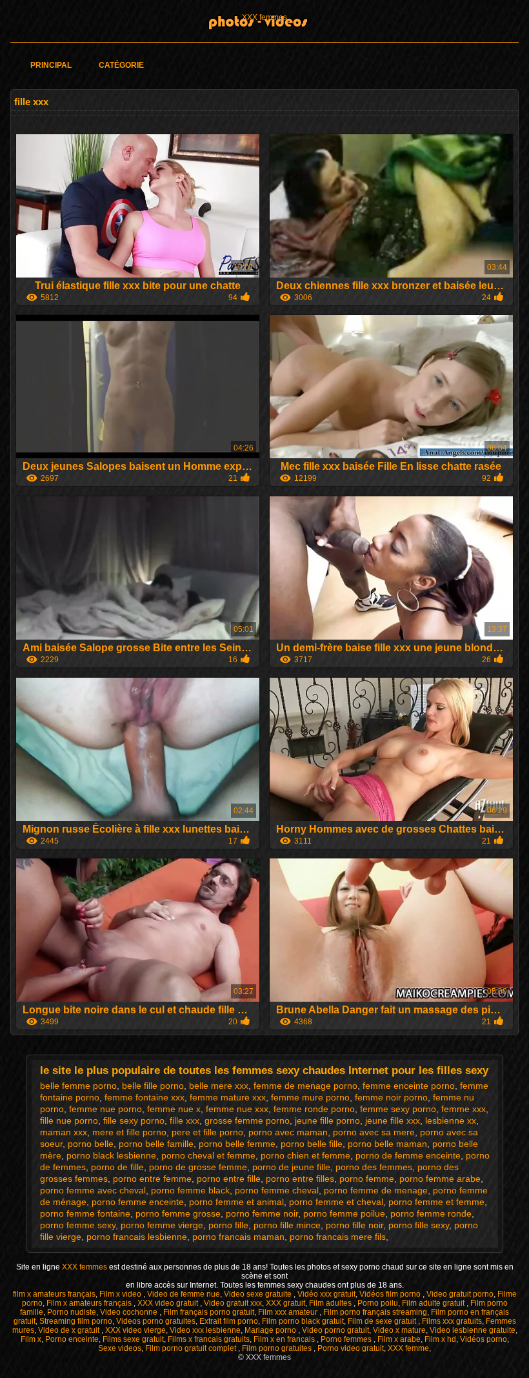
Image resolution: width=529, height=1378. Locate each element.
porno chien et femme (305, 1155)
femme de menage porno (305, 1085)
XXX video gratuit (168, 1303)
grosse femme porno (247, 1120)
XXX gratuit (285, 1303)
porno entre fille (229, 1178)
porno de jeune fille (291, 1167)
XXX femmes (264, 17)
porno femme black (190, 1190)
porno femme (366, 1178)
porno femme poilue (344, 1213)
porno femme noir (262, 1213)
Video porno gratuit (335, 1330)
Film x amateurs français (90, 1303)
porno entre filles (300, 1178)
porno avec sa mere (374, 1132)
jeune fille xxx (392, 1120)
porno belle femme (237, 1144)
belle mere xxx (218, 1085)
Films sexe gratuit (133, 1339)
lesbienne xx (450, 1120)
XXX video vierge (135, 1330)
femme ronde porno (314, 1109)
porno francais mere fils (338, 1236)
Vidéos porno (483, 1339)
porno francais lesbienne (136, 1236)
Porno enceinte (72, 1339)
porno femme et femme (436, 1202)
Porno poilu (377, 1303)
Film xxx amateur (288, 1312)
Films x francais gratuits (209, 1339)
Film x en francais (285, 1339)
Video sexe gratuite (259, 1294)
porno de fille (117, 1167)
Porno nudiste (71, 1312)
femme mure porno (310, 1097)
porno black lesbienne (111, 1155)
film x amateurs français (54, 1294)
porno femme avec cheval (93, 1190)
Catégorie (121, 65)
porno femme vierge (162, 1225)
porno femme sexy (77, 1225)
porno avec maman (288, 1132)
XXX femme (408, 1348)
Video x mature (399, 1330)
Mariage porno (271, 1330)
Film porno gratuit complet (191, 1348)
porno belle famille (156, 1144)
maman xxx (63, 1132)
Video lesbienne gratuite (472, 1330)
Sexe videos (119, 1348)
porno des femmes (373, 1167)
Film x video (121, 1294)
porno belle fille (312, 1144)
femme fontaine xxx (145, 1097)
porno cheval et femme (208, 1155)
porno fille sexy (418, 1225)
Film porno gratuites (278, 1348)
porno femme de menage (376, 1190)
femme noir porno (391, 1097)
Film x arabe (399, 1339)
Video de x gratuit (69, 1330)
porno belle (91, 1144)
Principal (51, 65)
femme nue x (174, 1109)
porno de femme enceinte (408, 1155)
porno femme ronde (431, 1213)
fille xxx (184, 1120)
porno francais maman (238, 1236)
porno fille (228, 1225)
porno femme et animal (236, 1202)
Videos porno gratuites (155, 1321)
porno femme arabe (440, 1178)
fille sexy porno (134, 1120)
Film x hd (440, 1339)
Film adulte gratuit (434, 1303)
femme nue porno (105, 1109)
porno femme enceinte (138, 1202)
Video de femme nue (183, 1294)
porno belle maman (387, 1144)
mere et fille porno (129, 1132)
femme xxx (463, 1109)
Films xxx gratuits (452, 1321)
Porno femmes (347, 1339)
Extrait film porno (228, 1321)
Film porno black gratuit (303, 1321)
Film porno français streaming (375, 1312)
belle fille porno (153, 1085)
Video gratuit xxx (233, 1303)
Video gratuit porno (460, 1294)
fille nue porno (69, 1120)
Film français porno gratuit (208, 1312)
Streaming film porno (75, 1321)
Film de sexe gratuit (383, 1321)
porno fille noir (354, 1225)
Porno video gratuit (350, 1348)
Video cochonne (129, 1312)
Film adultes (331, 1303)
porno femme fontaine (85, 1213)
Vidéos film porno (391, 1294)
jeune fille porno (327, 1120)
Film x (31, 1339)
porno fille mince (287, 1225)
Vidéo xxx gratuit (326, 1294)
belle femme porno (78, 1085)
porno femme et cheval (336, 1202)
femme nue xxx (237, 1109)
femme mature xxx (228, 1097)
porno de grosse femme (198, 1167)
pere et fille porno (207, 1132)
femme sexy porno (398, 1109)
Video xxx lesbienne (205, 1330)
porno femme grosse (178, 1213)
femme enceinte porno (409, 1085)
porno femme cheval (277, 1190)
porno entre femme (152, 1178)
